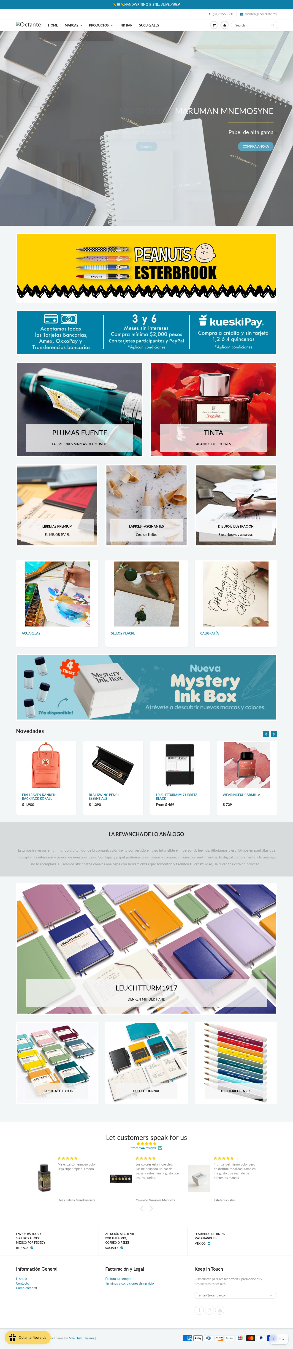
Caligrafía (209, 633)
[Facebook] (199, 1310)
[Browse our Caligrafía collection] (236, 593)
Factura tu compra (118, 1279)
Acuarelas (31, 633)
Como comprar (26, 1288)
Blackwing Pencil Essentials (37, 796)
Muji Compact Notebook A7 (246, 795)
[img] (146, 1143)
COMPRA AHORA (256, 146)
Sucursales (149, 25)
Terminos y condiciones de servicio (129, 1283)
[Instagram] (209, 1310)
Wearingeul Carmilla (174, 795)
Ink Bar (125, 25)
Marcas (71, 25)
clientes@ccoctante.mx (261, 14)
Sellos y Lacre (123, 633)
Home (53, 25)
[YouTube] (219, 1310)
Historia (21, 1279)
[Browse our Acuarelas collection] (57, 593)
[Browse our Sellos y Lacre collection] (146, 593)
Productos (99, 25)
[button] (143, 1208)
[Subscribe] (271, 1295)
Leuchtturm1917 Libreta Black (109, 796)
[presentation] (266, 734)
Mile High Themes (81, 1338)
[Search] (272, 25)
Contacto (22, 1283)
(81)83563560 (223, 14)
